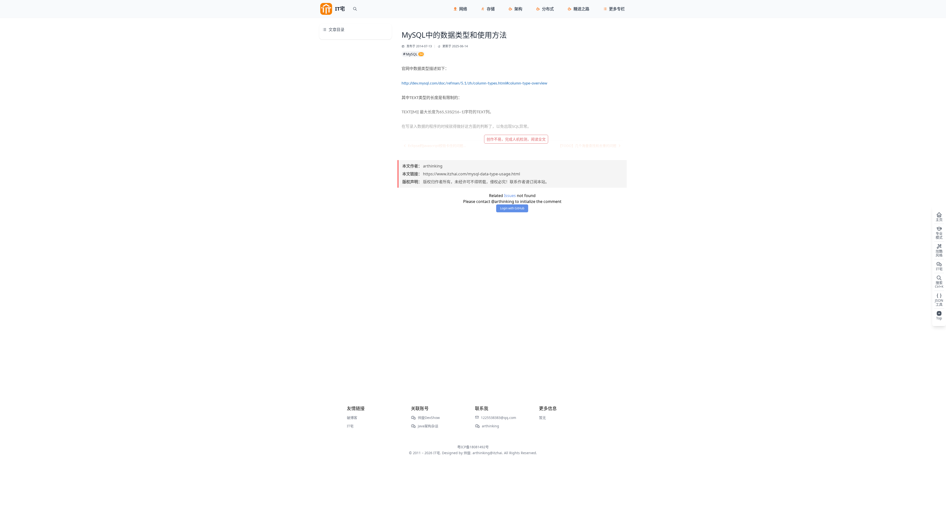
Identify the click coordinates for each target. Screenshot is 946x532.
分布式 (548, 9)
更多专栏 (617, 9)
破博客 (352, 417)
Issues (510, 195)
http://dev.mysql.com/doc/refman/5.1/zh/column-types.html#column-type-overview (474, 83)
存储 (491, 9)
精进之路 (581, 9)
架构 (518, 9)
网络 (463, 9)
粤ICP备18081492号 (473, 447)
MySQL (414, 54)
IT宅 (350, 426)
